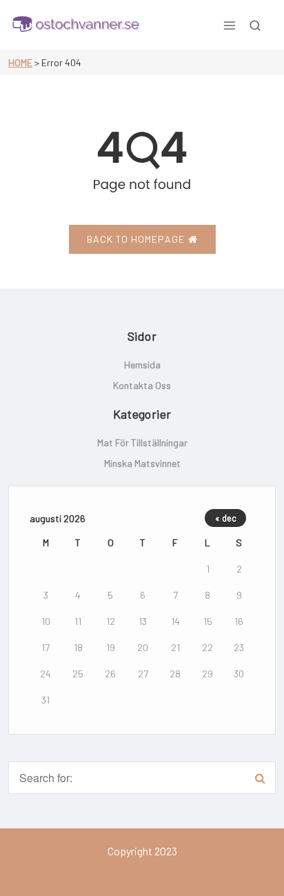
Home (20, 62)
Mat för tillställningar (142, 442)
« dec (225, 518)
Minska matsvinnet (142, 463)
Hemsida (142, 364)
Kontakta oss (142, 385)
